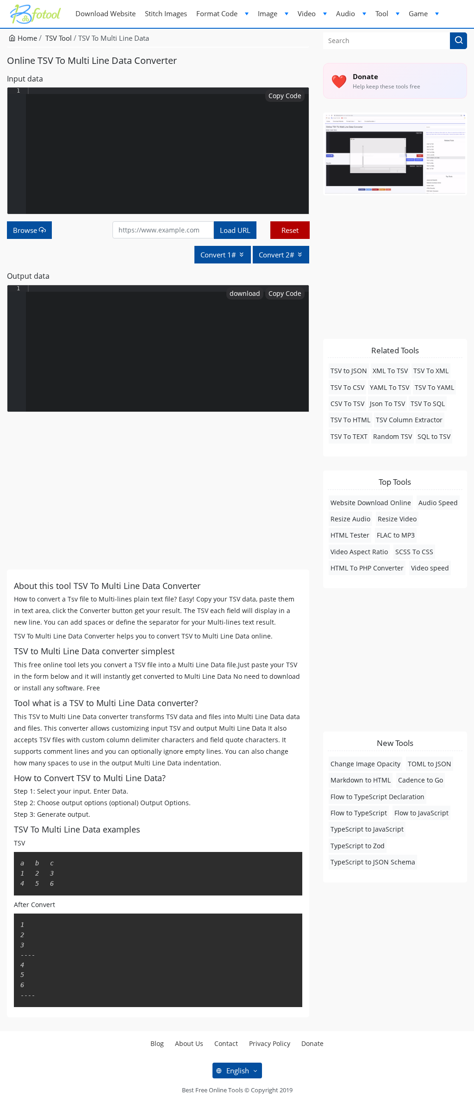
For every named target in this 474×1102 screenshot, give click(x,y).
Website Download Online (371, 502)
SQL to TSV (434, 436)
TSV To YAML (434, 387)
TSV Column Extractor (409, 419)
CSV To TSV (347, 403)
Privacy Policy (269, 1043)
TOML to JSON (429, 763)
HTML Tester (350, 535)
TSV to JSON (349, 370)
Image (267, 13)
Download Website (105, 13)
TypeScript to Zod (358, 845)
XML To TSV (390, 370)
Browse (26, 230)
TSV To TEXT (349, 436)
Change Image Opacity (365, 763)
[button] (458, 40)
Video (307, 13)
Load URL (235, 230)
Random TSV (392, 436)
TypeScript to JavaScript (367, 829)
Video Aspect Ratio (359, 551)
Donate (312, 1043)
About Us (189, 1043)
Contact (226, 1043)
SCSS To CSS (414, 551)
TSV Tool (58, 38)
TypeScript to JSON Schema (373, 862)
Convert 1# (219, 254)
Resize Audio (350, 518)
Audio (345, 13)
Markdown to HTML (361, 780)
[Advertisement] (158, 491)
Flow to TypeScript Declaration (377, 796)
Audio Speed (438, 502)
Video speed (430, 568)
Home (26, 38)
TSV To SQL (428, 403)
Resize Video (397, 518)
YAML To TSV (389, 387)
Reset (290, 230)
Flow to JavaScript (421, 812)
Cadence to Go (420, 780)
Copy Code (284, 95)
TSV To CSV (347, 387)
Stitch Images (166, 13)
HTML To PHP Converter (367, 568)
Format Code (216, 13)
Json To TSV (387, 403)
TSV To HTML (350, 419)
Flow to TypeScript (359, 812)
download (245, 293)
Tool (381, 13)
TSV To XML (431, 370)
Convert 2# (277, 254)
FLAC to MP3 (396, 535)
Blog (157, 1043)
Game (418, 13)
